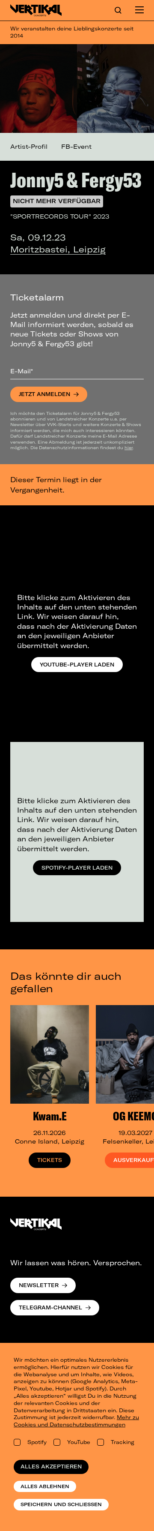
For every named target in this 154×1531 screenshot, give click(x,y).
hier (128, 447)
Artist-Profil (28, 146)
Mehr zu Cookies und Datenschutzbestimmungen (76, 1421)
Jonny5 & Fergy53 (75, 179)
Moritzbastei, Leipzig (58, 249)
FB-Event (76, 146)
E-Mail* (21, 371)
